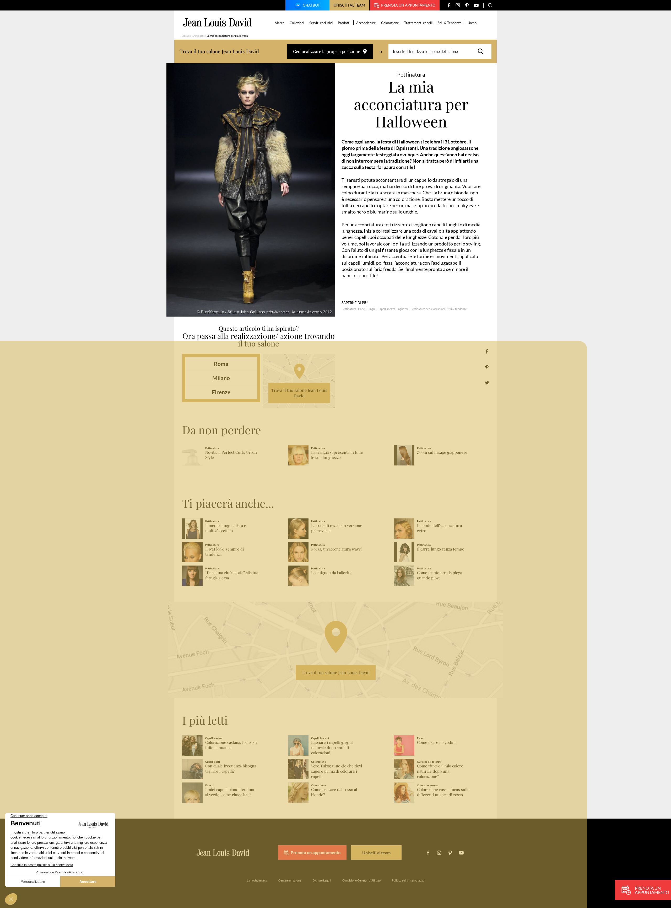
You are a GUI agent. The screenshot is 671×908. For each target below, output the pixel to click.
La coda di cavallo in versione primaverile (336, 528)
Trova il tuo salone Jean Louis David (299, 393)
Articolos (198, 35)
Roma (221, 363)
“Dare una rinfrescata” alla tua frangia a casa (231, 575)
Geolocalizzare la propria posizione (326, 51)
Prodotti (344, 23)
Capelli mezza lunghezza (393, 309)
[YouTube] (476, 5)
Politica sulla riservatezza (408, 880)
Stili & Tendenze (450, 23)
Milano (221, 378)
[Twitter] (486, 382)
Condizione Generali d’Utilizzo (361, 880)
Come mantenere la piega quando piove (439, 575)
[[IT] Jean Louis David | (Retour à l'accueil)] (217, 22)
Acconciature (366, 23)
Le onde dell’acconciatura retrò (439, 528)
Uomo (472, 23)
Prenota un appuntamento (408, 5)
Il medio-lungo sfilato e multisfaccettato (225, 528)
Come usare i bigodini (436, 742)
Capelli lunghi (367, 309)
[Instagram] (457, 5)
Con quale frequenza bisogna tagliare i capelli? (230, 768)
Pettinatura (349, 309)
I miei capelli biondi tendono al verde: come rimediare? (230, 792)
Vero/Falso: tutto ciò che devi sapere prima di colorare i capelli (336, 771)
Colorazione (390, 23)
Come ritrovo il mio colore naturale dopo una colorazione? (440, 771)
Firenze (221, 392)
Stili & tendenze (457, 309)
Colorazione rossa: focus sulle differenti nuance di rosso (443, 792)
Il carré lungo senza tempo (440, 549)
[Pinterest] (467, 5)
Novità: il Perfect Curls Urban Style (231, 455)
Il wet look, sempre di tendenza (224, 552)
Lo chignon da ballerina (331, 572)
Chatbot (311, 5)
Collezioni (297, 23)
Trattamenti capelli (418, 23)
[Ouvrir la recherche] (490, 5)
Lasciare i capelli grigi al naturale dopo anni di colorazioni (332, 747)
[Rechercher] (482, 51)
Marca (279, 23)
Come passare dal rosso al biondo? (334, 792)
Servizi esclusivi (321, 23)
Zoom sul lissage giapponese (442, 452)
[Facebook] (448, 5)
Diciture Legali (321, 880)
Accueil (186, 35)
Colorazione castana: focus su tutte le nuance (231, 745)
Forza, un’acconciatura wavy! (336, 549)
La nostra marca (257, 880)
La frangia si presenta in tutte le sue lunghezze (337, 455)
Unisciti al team (349, 5)
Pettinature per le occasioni (427, 309)
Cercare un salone (289, 880)
